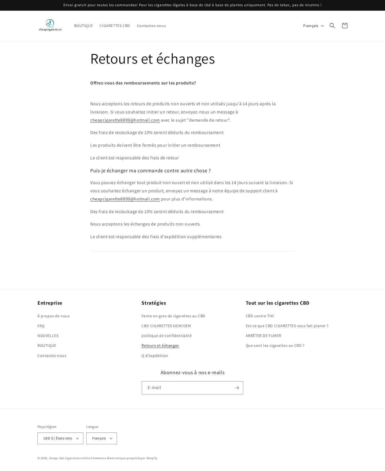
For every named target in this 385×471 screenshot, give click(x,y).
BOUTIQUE (46, 345)
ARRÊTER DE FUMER (263, 335)
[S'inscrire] (237, 387)
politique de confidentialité (166, 335)
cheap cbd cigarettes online (69, 458)
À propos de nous (53, 315)
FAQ (41, 325)
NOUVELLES (47, 335)
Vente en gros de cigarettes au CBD (173, 315)
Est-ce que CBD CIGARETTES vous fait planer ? (287, 325)
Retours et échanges (160, 345)
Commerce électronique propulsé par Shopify (124, 458)
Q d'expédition (154, 355)
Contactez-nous (51, 355)
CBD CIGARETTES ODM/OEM (166, 325)
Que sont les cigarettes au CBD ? (275, 345)
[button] (332, 25)
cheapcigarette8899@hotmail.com (125, 120)
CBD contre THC (260, 315)
